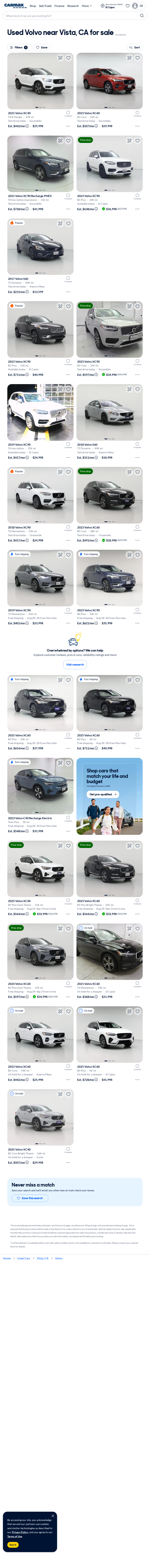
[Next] (69, 81)
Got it (13, 1544)
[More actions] (68, 126)
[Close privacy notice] (53, 1516)
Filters (21, 47)
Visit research (75, 664)
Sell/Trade (45, 6)
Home (7, 1258)
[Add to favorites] (68, 58)
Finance (59, 6)
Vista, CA (42, 1258)
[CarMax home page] (15, 6)
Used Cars (23, 1258)
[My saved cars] (127, 5)
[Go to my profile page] (138, 5)
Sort (137, 47)
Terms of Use (14, 1536)
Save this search (32, 1198)
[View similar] (60, 58)
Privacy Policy (20, 1532)
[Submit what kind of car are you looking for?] (142, 16)
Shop (33, 6)
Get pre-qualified (101, 794)
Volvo (58, 1258)
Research (73, 6)
